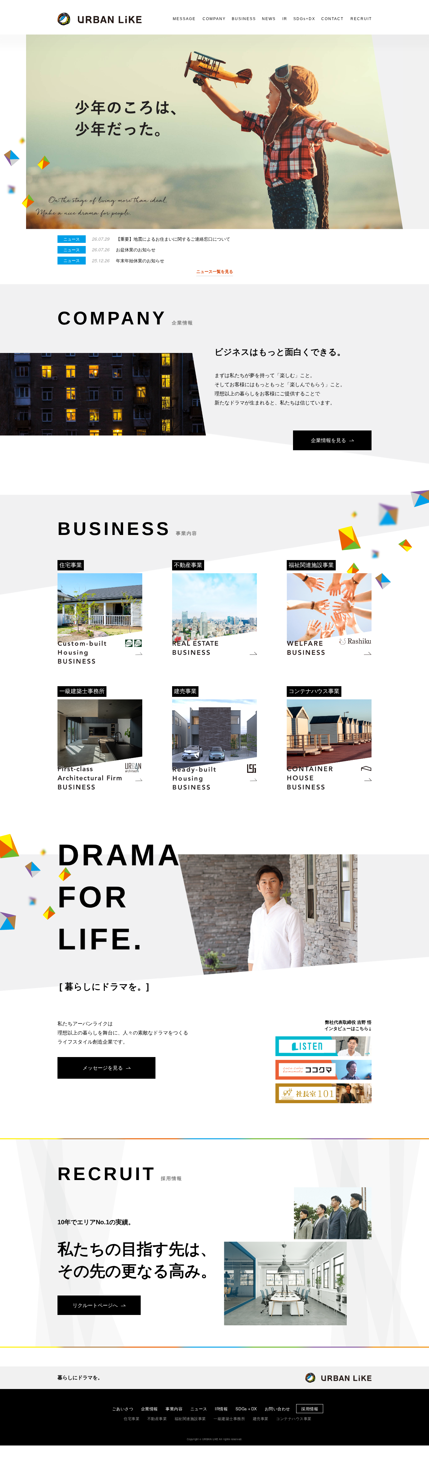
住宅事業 (131, 1418)
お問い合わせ (277, 1409)
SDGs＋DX (246, 1409)
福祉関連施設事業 (190, 1418)
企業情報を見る (328, 440)
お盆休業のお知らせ (135, 250)
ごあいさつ (122, 1409)
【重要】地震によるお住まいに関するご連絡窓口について (173, 239)
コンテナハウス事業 (294, 1418)
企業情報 (149, 1409)
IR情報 (221, 1409)
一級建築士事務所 (229, 1418)
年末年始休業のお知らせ (140, 261)
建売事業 (261, 1418)
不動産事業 (157, 1418)
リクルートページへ (95, 1305)
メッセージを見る (103, 1067)
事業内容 (174, 1409)
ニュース (198, 1409)
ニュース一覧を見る (214, 271)
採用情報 (309, 1409)
